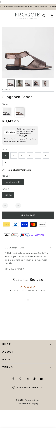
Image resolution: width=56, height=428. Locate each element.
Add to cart (28, 215)
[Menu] (4, 16)
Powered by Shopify (28, 404)
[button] (44, 16)
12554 (8, 195)
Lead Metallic (13, 182)
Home (5, 89)
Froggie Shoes (32, 400)
